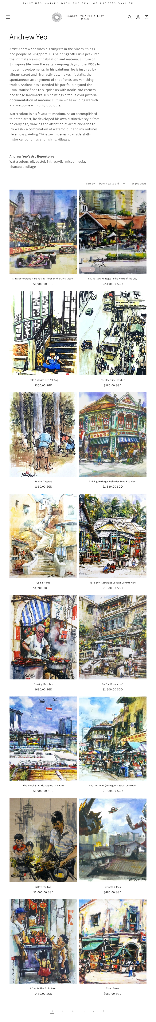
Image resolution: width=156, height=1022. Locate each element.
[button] (8, 17)
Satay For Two (43, 887)
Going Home (43, 582)
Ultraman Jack (112, 887)
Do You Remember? (112, 684)
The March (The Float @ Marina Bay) (43, 785)
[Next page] (103, 1011)
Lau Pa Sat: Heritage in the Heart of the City (112, 278)
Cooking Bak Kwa (43, 684)
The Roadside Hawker (113, 380)
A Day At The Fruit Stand (43, 988)
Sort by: (90, 183)
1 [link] (52, 1011)
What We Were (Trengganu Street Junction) (113, 785)
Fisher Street (113, 988)
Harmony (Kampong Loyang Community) (112, 582)
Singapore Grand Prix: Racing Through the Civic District (43, 278)
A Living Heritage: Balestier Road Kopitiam (112, 481)
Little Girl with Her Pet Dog (43, 380)
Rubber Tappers (43, 481)
